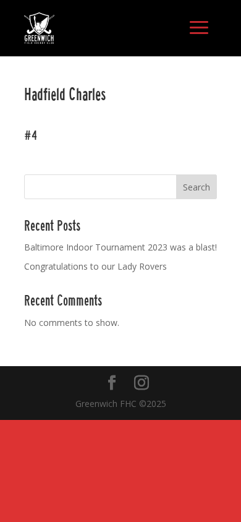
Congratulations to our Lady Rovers (95, 266)
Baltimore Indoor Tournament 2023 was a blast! (120, 247)
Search (196, 187)
